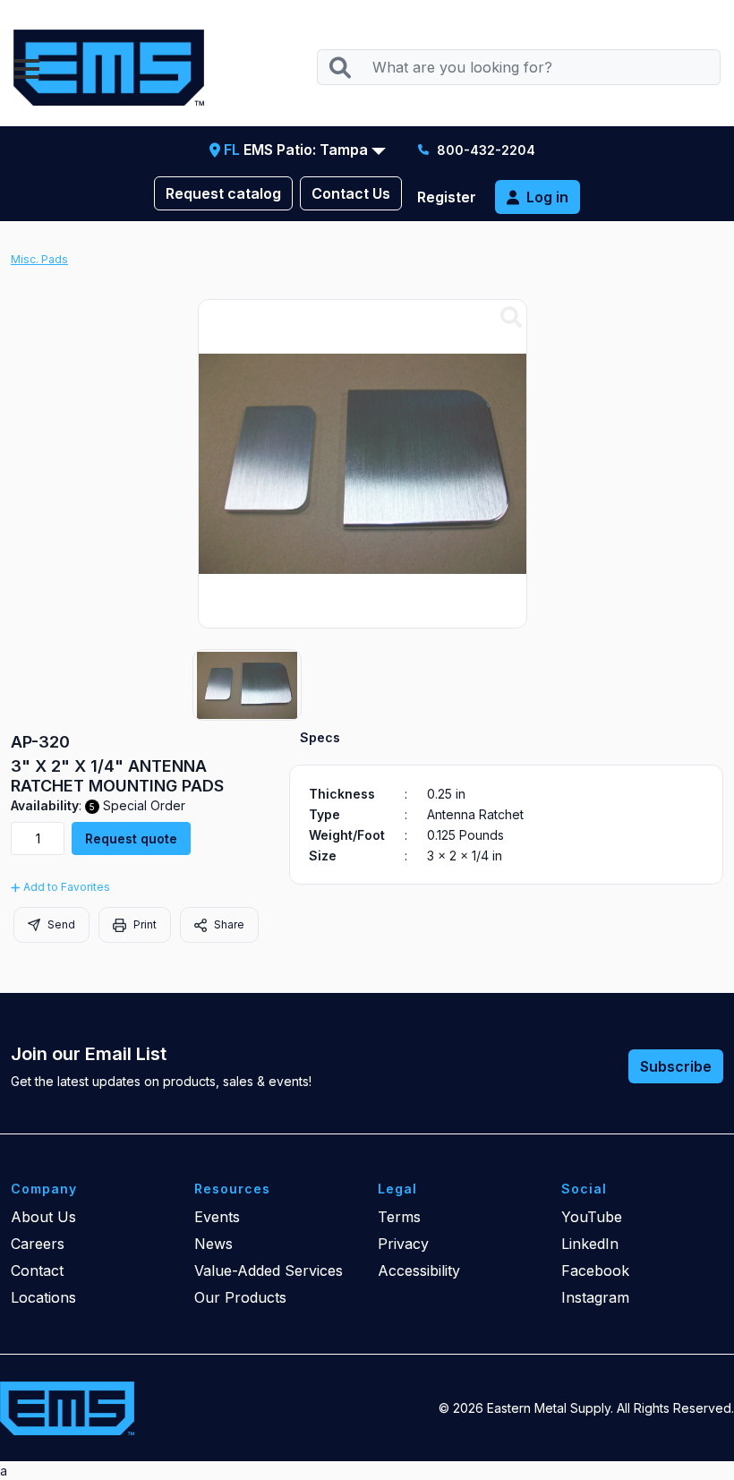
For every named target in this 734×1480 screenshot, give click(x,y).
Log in (547, 197)
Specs (320, 737)
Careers (37, 1244)
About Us (43, 1217)
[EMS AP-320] (511, 318)
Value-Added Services (268, 1270)
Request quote (131, 838)
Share (227, 924)
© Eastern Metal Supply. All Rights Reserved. (586, 1408)
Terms (399, 1217)
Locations (43, 1297)
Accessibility (419, 1270)
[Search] (340, 67)
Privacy (403, 1244)
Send (60, 924)
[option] (247, 685)
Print (144, 924)
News (213, 1244)
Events (217, 1217)
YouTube (591, 1217)
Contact (37, 1270)
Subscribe (676, 1066)
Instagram (595, 1297)
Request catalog (223, 193)
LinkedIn (590, 1244)
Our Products (240, 1297)
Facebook (595, 1270)
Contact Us (351, 193)
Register (446, 197)
